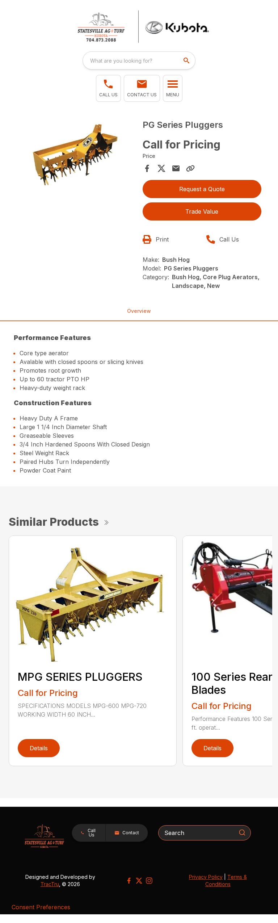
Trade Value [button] (201, 211)
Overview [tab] (139, 311)
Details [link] (39, 748)
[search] (187, 60)
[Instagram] (149, 880)
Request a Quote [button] (202, 189)
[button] (108, 88)
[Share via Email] (176, 168)
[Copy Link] (190, 168)
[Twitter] (139, 880)
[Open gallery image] (76, 154)
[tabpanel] (76, 156)
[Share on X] (161, 168)
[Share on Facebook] (147, 168)
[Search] (242, 832)
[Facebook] (128, 880)
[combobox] (139, 60)
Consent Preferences (41, 907)
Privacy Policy (206, 877)
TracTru (50, 884)
